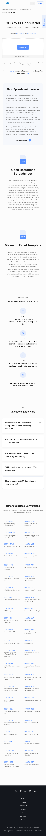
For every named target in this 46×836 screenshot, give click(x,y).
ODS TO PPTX (9, 751)
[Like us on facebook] (11, 791)
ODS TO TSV (29, 697)
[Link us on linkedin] (25, 791)
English (39, 831)
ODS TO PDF (29, 565)
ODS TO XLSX (29, 675)
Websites (23, 816)
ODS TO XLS (8, 675)
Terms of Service (20, 831)
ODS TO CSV (8, 709)
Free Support (23, 805)
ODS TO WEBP (29, 650)
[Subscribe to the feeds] (35, 791)
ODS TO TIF (8, 597)
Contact (29, 831)
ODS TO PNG (29, 608)
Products (23, 802)
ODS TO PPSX (29, 751)
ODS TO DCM (29, 641)
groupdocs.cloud (31, 33)
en (31, 3)
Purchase (23, 809)
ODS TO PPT (29, 741)
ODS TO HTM (8, 521)
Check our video (21, 140)
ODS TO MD (8, 741)
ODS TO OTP (29, 762)
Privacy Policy (26, 65)
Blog (23, 813)
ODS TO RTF (29, 720)
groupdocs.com (20, 33)
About (23, 820)
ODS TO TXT (29, 732)
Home (23, 798)
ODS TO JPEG (9, 608)
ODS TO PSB (8, 663)
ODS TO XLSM (9, 686)
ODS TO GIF (8, 618)
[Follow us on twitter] (16, 791)
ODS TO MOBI (29, 544)
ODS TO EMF (8, 641)
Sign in (40, 3)
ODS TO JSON (29, 553)
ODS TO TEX (8, 588)
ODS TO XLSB (29, 686)
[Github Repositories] (30, 791)
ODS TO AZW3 (9, 553)
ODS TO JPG (29, 597)
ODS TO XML (8, 565)
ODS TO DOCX (9, 720)
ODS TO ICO (8, 629)
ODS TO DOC (29, 709)
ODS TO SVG (29, 663)
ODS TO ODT (8, 732)
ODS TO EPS (8, 576)
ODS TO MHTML (10, 533)
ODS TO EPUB (9, 544)
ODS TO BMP (29, 618)
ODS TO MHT (29, 533)
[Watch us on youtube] (21, 791)
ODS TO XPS (29, 576)
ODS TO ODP (8, 762)
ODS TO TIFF (29, 588)
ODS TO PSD (29, 629)
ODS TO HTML (29, 521)
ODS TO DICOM (9, 650)
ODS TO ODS (8, 697)
